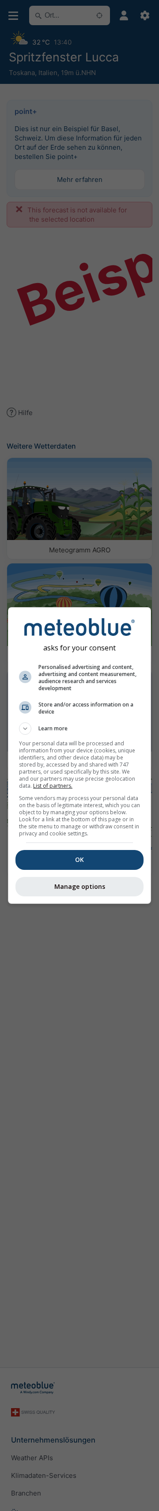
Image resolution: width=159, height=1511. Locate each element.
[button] (79, 728)
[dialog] (79, 755)
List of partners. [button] (52, 785)
